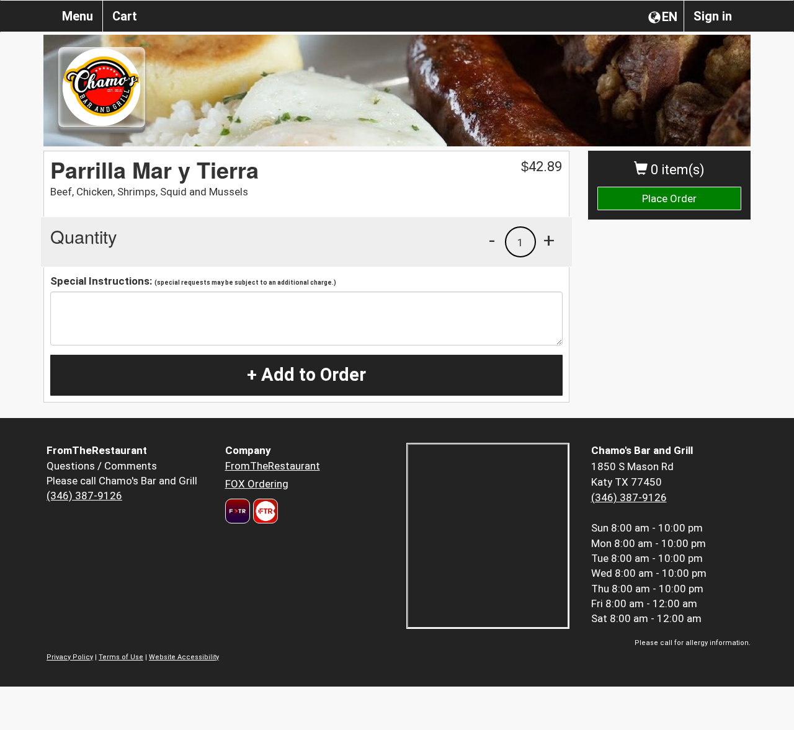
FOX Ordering (256, 484)
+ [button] (549, 240)
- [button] (492, 240)
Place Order (669, 198)
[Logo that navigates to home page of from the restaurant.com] (237, 511)
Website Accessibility (184, 657)
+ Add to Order (306, 374)
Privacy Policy (70, 657)
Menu (77, 16)
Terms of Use (121, 657)
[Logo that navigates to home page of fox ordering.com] (264, 511)
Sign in (713, 16)
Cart (124, 16)
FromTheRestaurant (272, 466)
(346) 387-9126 (84, 495)
